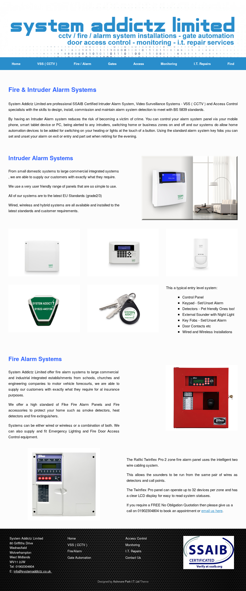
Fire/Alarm (75, 551)
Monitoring (169, 63)
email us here (211, 510)
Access (138, 63)
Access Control (136, 538)
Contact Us (133, 557)
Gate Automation (79, 557)
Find (231, 63)
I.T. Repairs (202, 63)
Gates (112, 63)
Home (16, 63)
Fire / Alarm (82, 63)
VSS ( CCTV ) (47, 63)
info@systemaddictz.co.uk (33, 571)
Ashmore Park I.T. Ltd (126, 581)
